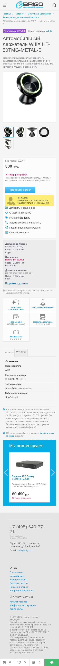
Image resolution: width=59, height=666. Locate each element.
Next (53, 472)
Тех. (9, 352)
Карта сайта (16, 609)
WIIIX (49, 31)
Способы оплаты (19, 583)
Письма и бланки (19, 587)
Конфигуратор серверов (23, 605)
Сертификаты (17, 576)
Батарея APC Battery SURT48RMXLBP (23, 477)
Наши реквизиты (18, 579)
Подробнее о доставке (16, 283)
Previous (6, 472)
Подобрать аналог (20, 189)
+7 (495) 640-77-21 (41, 180)
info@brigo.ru (25, 550)
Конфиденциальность (21, 590)
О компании (16, 572)
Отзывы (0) (21, 352)
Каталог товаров (18, 601)
